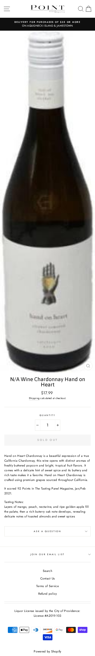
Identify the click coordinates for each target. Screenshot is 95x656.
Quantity (47, 415)
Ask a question (47, 531)
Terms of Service (47, 586)
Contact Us (47, 578)
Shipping (34, 398)
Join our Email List (47, 554)
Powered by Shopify (47, 651)
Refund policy (47, 593)
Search (47, 571)
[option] (47, 24)
